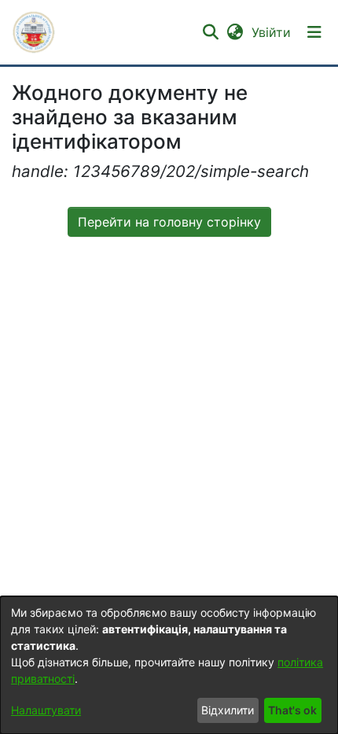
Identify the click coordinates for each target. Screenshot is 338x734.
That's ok (292, 710)
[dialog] (169, 665)
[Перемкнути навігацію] (314, 32)
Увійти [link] (272, 32)
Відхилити (227, 710)
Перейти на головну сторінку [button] (169, 222)
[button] (34, 32)
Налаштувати (46, 710)
